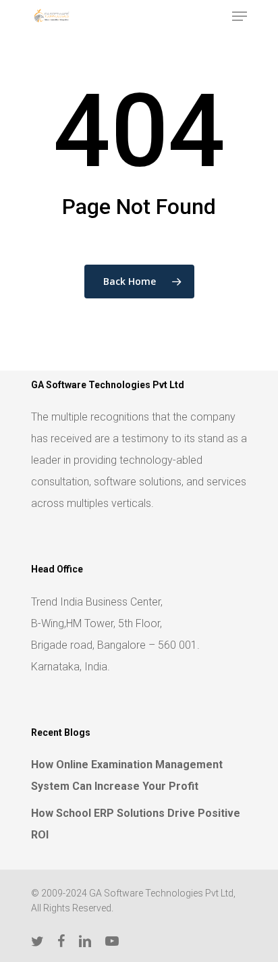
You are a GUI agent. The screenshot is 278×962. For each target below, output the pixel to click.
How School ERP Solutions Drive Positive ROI (135, 824)
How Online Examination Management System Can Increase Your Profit (127, 775)
